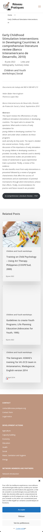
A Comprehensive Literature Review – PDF (21, 196)
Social (19, 73)
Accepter (21, 510)
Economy (6, 439)
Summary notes (22, 65)
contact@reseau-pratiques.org (14, 408)
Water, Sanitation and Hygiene (14, 455)
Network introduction (10, 474)
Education (6, 443)
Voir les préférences (21, 523)
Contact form (7, 412)
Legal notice (7, 416)
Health (4, 447)
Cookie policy (20, 529)
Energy (5, 459)
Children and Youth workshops (14, 72)
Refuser (21, 516)
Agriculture (6, 431)
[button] (39, 481)
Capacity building (8, 435)
